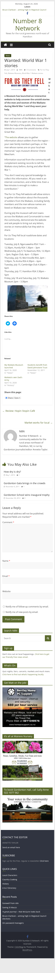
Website (6, 591)
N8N (21, 70)
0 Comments (31, 70)
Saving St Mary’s (9, 907)
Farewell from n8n (10, 903)
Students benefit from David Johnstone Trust (37, 366)
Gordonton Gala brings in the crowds (24, 483)
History (5, 883)
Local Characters (9, 875)
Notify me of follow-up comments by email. (27, 606)
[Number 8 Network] (5, 45)
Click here (44, 861)
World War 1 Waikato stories (32, 73)
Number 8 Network (27, 24)
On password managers (13, 923)
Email (6, 576)
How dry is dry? (12, 471)
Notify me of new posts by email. (22, 612)
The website (11, 137)
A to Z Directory (9, 888)
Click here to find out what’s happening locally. (23, 674)
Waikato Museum (14, 73)
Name (6, 560)
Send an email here (11, 847)
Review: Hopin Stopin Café (18, 410)
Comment (8, 522)
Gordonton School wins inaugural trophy (27, 494)
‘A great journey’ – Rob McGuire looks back (21, 911)
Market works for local (39, 422)
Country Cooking (9, 879)
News (8, 55)
